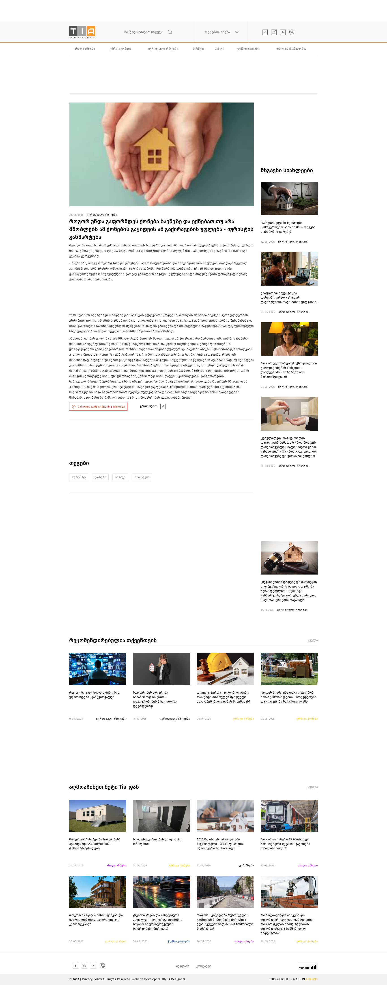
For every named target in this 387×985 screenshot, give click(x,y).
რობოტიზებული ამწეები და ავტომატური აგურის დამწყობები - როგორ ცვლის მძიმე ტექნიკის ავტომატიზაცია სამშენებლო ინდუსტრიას (288, 923)
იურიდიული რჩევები (163, 48)
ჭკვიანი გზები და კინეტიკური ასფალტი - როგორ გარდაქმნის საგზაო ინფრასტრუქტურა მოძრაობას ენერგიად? (157, 922)
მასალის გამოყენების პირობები (101, 406)
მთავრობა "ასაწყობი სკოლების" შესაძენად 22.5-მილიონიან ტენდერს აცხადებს (94, 844)
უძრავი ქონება (120, 48)
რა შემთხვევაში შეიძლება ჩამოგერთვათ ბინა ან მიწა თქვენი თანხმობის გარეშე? (288, 227)
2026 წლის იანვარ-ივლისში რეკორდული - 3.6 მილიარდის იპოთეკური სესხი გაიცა (220, 844)
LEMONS (312, 979)
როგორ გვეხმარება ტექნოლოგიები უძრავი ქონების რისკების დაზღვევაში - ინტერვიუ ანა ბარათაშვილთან (289, 370)
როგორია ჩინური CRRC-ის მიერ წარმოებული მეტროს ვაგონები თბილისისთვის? (285, 844)
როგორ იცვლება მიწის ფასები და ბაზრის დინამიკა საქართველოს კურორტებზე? (96, 919)
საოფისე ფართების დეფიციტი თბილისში (157, 842)
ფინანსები (246, 865)
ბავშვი (120, 477)
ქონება (100, 477)
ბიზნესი (199, 48)
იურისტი (79, 477)
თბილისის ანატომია (291, 48)
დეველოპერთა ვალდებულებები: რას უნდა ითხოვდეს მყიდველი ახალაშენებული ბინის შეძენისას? (223, 697)
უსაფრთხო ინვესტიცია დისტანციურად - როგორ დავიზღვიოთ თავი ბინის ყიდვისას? (289, 297)
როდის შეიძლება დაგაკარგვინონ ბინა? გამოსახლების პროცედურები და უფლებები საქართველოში (288, 697)
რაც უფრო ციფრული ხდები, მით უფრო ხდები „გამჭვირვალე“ (94, 695)
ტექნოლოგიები (248, 48)
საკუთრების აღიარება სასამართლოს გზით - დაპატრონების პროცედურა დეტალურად (155, 699)
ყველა (312, 640)
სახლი (219, 48)
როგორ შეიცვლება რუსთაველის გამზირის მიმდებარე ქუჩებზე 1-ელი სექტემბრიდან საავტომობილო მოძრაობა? (225, 922)
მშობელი (142, 477)
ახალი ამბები (85, 48)
